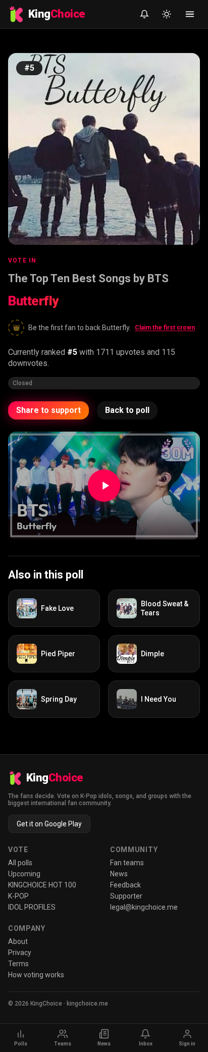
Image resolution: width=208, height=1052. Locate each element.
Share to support (48, 410)
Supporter (126, 896)
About (18, 941)
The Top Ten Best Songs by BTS (88, 278)
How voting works (36, 975)
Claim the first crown (165, 327)
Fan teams (127, 863)
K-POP (18, 896)
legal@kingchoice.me (144, 907)
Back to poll (127, 410)
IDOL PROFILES (32, 907)
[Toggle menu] (190, 14)
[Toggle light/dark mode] (167, 14)
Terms (18, 964)
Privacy (19, 953)
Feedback (125, 885)
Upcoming (24, 874)
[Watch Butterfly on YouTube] (104, 486)
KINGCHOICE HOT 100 (42, 885)
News (119, 874)
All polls (20, 863)
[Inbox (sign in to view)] (144, 14)
